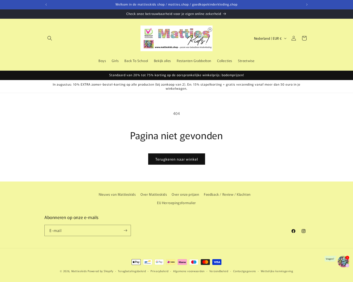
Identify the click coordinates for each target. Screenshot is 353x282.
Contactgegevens (244, 271)
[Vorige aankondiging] (46, 4)
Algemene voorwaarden (189, 271)
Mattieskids (79, 271)
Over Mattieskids (153, 194)
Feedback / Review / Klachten (227, 194)
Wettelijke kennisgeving (277, 271)
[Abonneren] (125, 230)
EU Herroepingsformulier (176, 202)
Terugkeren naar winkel (176, 159)
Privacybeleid (159, 271)
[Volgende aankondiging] (307, 4)
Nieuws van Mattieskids (117, 194)
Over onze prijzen (185, 194)
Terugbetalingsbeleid (132, 271)
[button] (49, 38)
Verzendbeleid (218, 271)
